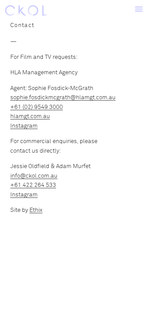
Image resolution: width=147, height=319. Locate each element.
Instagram (24, 125)
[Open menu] (139, 10)
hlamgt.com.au (30, 116)
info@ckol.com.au (33, 175)
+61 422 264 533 (33, 185)
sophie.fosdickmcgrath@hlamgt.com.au (63, 97)
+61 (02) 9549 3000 (36, 107)
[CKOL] (26, 10)
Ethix (35, 210)
